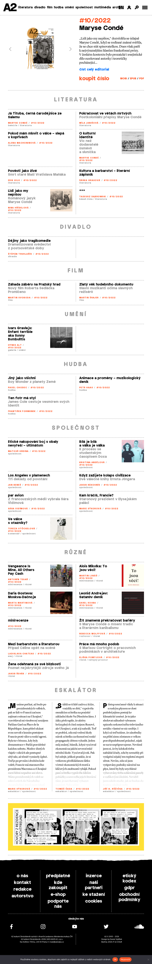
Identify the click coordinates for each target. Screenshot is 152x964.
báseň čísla (86, 199)
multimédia (102, 7)
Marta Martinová (20, 603)
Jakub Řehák (16, 674)
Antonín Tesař (18, 579)
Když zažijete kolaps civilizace (105, 475)
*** (82, 191)
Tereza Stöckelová (21, 528)
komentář (14, 534)
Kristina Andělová (92, 462)
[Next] (68, 49)
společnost (84, 7)
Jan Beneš (14, 485)
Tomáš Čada (64, 789)
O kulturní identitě (87, 135)
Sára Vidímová (18, 508)
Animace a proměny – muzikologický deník (110, 380)
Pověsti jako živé (22, 171)
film (49, 7)
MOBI (123, 78)
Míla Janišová (89, 123)
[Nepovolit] (148, 959)
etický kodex (129, 878)
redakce (22, 889)
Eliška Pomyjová (91, 657)
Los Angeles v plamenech (29, 475)
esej (10, 656)
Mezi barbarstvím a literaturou (33, 644)
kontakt (22, 882)
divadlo (39, 7)
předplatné (58, 876)
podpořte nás (58, 903)
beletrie (12, 125)
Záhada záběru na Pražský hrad (34, 284)
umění (69, 7)
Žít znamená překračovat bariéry (107, 620)
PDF (141, 78)
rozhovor (85, 636)
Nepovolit (125, 959)
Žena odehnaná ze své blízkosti (34, 664)
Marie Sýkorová (90, 508)
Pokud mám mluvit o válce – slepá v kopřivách (36, 135)
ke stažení (94, 894)
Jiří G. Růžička (113, 789)
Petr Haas (86, 387)
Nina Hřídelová (18, 208)
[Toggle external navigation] (145, 7)
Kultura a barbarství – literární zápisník (104, 173)
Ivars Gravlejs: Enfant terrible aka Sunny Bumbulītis (20, 333)
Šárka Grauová (89, 180)
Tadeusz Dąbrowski (92, 196)
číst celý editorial (94, 69)
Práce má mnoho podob (99, 644)
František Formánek (22, 411)
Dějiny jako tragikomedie (29, 241)
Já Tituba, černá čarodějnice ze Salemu (35, 115)
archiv (117, 7)
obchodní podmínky (129, 897)
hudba (58, 7)
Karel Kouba (87, 603)
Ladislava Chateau (21, 654)
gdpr (129, 888)
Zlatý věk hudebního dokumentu (106, 284)
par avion (16, 495)
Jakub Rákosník (89, 485)
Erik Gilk (14, 180)
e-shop (58, 894)
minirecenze (15, 584)
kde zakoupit (58, 885)
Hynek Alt (15, 345)
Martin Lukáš (88, 576)
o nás (22, 876)
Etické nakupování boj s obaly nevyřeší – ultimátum (33, 444)
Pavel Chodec (17, 387)
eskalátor (14, 791)
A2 (9, 8)
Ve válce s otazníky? (17, 521)
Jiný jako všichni (22, 378)
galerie (12, 350)
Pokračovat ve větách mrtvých (105, 113)
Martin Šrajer (89, 298)
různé (28, 584)
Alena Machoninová (22, 143)
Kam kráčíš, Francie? (96, 495)
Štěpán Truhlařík (20, 254)
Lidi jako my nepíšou (18, 193)
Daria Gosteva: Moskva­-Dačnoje (22, 595)
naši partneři (93, 885)
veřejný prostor (98, 660)
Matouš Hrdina (18, 451)
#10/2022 (95, 21)
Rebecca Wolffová (92, 634)
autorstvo (22, 896)
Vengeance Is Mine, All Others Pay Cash (21, 570)
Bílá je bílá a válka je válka (92, 444)
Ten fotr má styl (22, 398)
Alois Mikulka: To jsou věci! (93, 568)
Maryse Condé (17, 123)
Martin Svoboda (19, 298)
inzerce (94, 876)
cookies (93, 901)
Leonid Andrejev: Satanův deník (93, 595)
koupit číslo (94, 78)
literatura (25, 7)
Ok (115, 959)
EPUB (133, 78)
